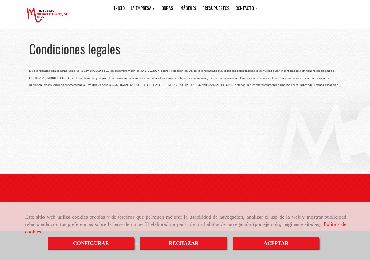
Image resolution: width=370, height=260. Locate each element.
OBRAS (167, 8)
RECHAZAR (184, 243)
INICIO (119, 8)
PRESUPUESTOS (216, 8)
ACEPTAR (276, 243)
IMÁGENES (187, 8)
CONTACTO (245, 8)
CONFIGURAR (91, 243)
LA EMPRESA (142, 8)
